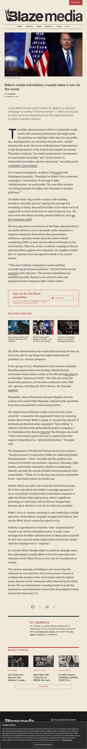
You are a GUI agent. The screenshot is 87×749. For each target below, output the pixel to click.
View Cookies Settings (42, 744)
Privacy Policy (35, 300)
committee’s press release (22, 165)
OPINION (29, 26)
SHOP (59, 26)
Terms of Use (45, 300)
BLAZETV (49, 26)
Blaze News (12, 670)
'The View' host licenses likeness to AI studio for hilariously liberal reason (66, 339)
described (69, 374)
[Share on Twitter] (40, 607)
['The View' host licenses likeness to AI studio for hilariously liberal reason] (68, 327)
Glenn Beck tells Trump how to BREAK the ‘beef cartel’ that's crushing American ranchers (42, 678)
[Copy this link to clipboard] (54, 607)
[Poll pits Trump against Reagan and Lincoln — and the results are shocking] (43, 327)
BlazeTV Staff (39, 670)
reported (13, 273)
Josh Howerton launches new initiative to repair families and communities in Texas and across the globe (16, 678)
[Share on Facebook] (33, 607)
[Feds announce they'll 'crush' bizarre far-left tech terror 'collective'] (18, 327)
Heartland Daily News (45, 632)
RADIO (39, 26)
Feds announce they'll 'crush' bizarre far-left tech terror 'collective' (18, 339)
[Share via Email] (47, 607)
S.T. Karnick (10, 94)
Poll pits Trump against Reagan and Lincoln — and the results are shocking (42, 339)
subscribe (75, 2)
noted (58, 172)
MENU (67, 26)
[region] (43, 735)
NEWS (19, 26)
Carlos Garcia (65, 670)
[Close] (83, 725)
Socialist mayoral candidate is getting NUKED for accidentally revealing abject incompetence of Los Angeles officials (69, 678)
